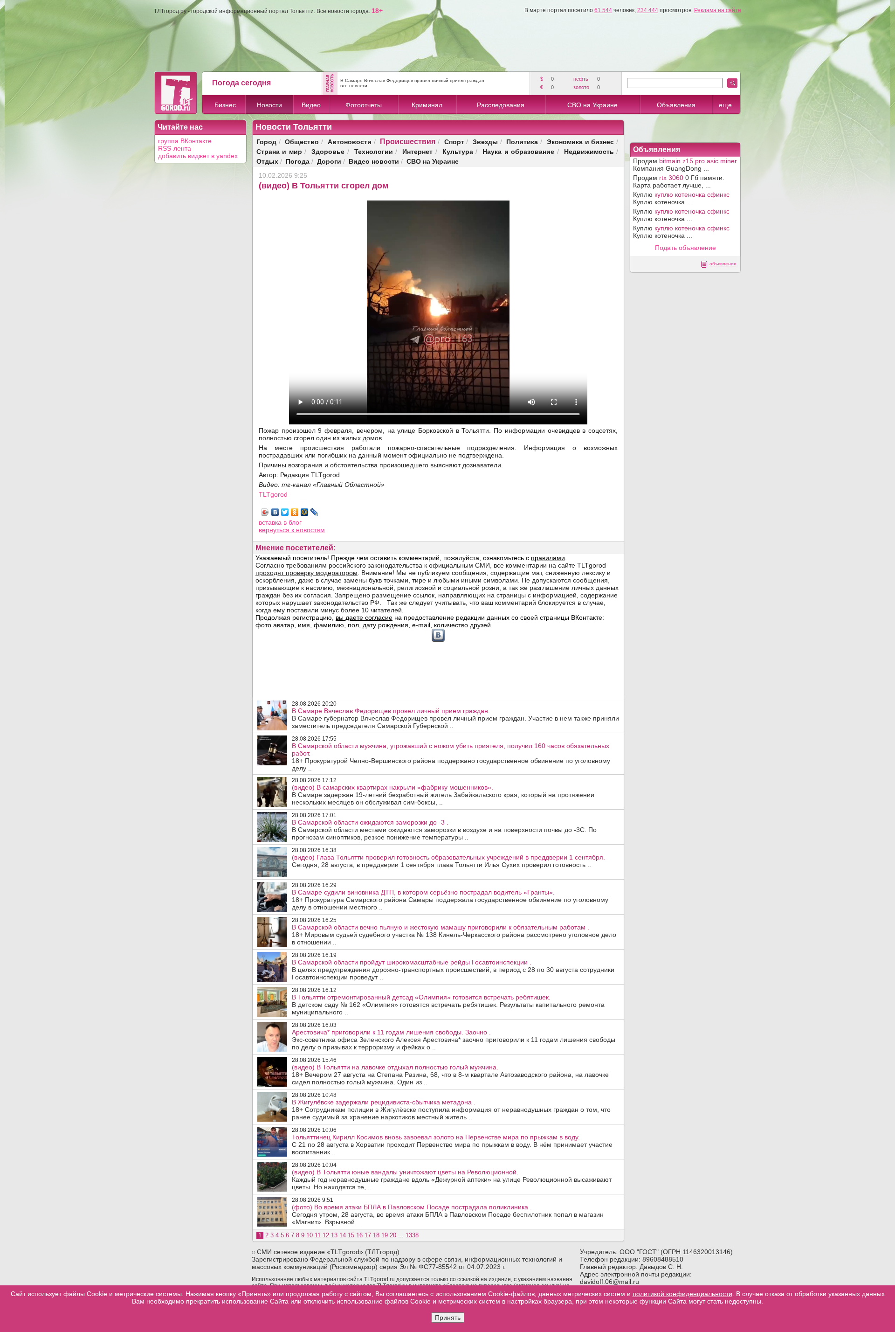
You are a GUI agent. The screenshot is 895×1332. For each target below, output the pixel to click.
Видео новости (374, 161)
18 (376, 1235)
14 (342, 1235)
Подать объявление (685, 247)
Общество (302, 141)
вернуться (275, 530)
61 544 (603, 10)
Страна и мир (279, 151)
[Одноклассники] (295, 512)
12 (326, 1235)
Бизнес (225, 105)
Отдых (267, 161)
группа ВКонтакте (185, 141)
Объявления (676, 105)
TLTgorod (273, 494)
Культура (457, 151)
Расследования (500, 105)
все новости (353, 85)
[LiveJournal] (314, 512)
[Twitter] (285, 512)
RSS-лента (174, 148)
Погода (298, 161)
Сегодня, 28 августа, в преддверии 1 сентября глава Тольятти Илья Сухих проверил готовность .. (448, 860)
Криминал (427, 105)
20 (393, 1235)
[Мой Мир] (305, 512)
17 (368, 1235)
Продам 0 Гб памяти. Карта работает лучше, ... (678, 181)
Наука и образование (518, 151)
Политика (522, 141)
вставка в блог (280, 522)
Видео (311, 105)
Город (266, 141)
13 (334, 1235)
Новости (269, 105)
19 (384, 1235)
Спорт (454, 141)
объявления (722, 263)
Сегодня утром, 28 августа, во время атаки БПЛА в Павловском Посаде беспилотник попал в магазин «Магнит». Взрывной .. (448, 1214)
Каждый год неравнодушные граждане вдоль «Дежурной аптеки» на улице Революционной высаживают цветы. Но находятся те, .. (452, 1179)
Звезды (485, 141)
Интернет (417, 151)
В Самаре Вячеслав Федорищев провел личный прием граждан (412, 80)
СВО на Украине (592, 105)
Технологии (373, 151)
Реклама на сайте (717, 10)
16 (359, 1235)
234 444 (647, 10)
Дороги (329, 161)
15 (351, 1235)
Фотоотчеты (363, 105)
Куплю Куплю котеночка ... (681, 198)
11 (318, 1235)
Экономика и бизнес (580, 141)
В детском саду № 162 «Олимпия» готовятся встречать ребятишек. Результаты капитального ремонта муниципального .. (448, 1004)
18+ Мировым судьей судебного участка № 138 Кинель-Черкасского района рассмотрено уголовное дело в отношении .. (454, 934)
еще (725, 105)
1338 (412, 1235)
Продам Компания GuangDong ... (685, 164)
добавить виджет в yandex (198, 156)
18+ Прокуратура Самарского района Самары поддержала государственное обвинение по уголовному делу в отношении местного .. (450, 899)
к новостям (308, 530)
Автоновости (350, 141)
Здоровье (327, 151)
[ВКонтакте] (275, 512)
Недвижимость (589, 151)
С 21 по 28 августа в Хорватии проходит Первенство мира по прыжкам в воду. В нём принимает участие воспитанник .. (452, 1144)
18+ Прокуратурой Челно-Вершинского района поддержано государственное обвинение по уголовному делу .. (451, 757)
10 (309, 1235)
